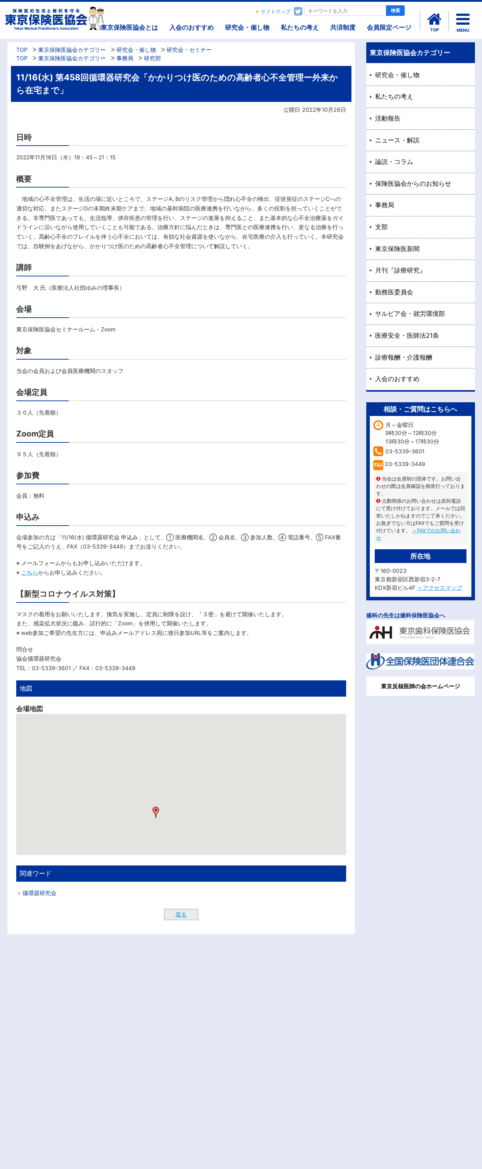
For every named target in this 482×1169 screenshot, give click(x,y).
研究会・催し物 (247, 27)
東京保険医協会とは (129, 27)
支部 (381, 227)
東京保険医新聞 (397, 248)
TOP (22, 50)
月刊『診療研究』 (400, 270)
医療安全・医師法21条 (407, 335)
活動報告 (387, 118)
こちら (29, 572)
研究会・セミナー (189, 50)
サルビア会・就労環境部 (410, 313)
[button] (156, 812)
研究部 (152, 58)
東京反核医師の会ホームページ (420, 686)
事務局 (124, 58)
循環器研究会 (39, 893)
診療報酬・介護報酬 (403, 357)
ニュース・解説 (397, 140)
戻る (181, 914)
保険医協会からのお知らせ (413, 183)
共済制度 (343, 27)
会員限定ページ (389, 27)
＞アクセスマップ (439, 587)
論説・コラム (394, 161)
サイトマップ (275, 11)
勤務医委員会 (394, 292)
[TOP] (434, 19)
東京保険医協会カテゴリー (72, 50)
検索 (395, 10)
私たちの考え (300, 27)
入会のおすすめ (191, 27)
